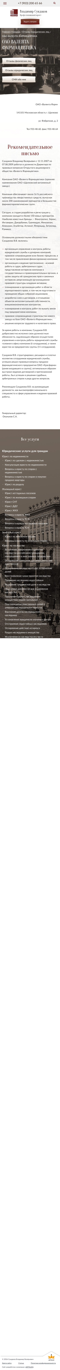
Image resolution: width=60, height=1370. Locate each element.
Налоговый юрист (11, 1310)
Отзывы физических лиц (19, 61)
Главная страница (11, 31)
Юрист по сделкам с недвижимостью (24, 460)
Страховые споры (14, 894)
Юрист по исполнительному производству (24, 1329)
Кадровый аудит (13, 868)
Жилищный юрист (11, 489)
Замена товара (12, 953)
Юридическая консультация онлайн (23, 1278)
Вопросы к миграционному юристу (23, 1182)
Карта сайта (6, 1363)
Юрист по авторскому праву (16, 700)
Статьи (21, 1363)
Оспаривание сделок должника (21, 1128)
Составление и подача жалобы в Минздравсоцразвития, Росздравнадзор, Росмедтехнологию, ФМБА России (26, 1206)
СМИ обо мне (19, 79)
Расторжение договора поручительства (25, 1047)
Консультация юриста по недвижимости (25, 464)
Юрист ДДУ (11, 506)
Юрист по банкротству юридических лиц (23, 1334)
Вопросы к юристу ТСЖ (17, 519)
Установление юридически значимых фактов (28, 619)
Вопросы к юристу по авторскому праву (25, 749)
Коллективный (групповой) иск (20, 933)
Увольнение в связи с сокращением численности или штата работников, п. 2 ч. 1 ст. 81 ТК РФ (28, 776)
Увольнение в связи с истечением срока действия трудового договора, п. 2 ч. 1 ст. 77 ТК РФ (28, 818)
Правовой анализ (11, 1237)
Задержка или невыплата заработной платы (27, 847)
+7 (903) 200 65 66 (30, 3)
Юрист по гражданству (17, 1174)
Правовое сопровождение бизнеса (20, 1348)
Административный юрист (16, 1067)
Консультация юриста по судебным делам (26, 920)
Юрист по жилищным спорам (20, 497)
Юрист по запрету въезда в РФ (21, 1157)
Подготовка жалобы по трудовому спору (26, 851)
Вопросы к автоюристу (17, 911)
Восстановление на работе (18, 838)
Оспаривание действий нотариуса (22, 628)
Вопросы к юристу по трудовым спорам (25, 876)
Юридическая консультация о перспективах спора (28, 1257)
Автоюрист (8, 881)
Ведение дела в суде (15, 924)
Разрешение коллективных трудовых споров (28, 872)
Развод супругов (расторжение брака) (24, 654)
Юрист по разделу (14, 484)
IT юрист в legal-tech (12, 1343)
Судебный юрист (11, 916)
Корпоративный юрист (14, 1315)
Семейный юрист (11, 650)
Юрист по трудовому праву (16, 753)
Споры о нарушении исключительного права (28, 704)
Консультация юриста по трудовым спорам (27, 757)
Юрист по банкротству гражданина (20, 1109)
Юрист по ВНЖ (13, 1169)
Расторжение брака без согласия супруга (26, 691)
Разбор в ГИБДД (13, 889)
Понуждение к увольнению (19, 834)
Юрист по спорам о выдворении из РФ (25, 1161)
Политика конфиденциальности (43, 1363)
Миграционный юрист (13, 1152)
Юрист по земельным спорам (20, 536)
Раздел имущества (14, 658)
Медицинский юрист (13, 1187)
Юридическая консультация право (22, 1269)
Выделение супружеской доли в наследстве (27, 584)
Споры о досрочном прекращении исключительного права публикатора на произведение (25, 733)
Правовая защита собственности (19, 1339)
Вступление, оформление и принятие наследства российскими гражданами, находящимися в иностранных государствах (28, 552)
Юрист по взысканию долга (16, 1324)
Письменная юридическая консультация (25, 1282)
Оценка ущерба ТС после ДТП (20, 898)
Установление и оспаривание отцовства (25, 674)
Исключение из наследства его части (24, 636)
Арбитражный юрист (13, 1320)
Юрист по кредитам (12, 1016)
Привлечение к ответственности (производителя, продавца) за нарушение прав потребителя (26, 984)
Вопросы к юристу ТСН (17, 527)
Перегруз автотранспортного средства (25, 907)
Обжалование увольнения (18, 830)
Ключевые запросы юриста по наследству (26, 641)
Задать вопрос (30, 21)
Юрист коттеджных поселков (20, 493)
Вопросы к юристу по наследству (22, 645)
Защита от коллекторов (17, 1027)
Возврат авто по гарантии (18, 902)
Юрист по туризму (14, 1003)
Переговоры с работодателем (20, 825)
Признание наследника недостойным (24, 580)
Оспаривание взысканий (17, 843)
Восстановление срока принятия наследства (28, 575)
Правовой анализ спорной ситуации (23, 1245)
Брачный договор (14, 686)
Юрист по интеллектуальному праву (21, 1305)
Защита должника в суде (18, 1132)
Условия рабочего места (17, 863)
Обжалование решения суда (19, 928)
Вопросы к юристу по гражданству (23, 1178)
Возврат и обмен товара (17, 949)
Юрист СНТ (11, 501)
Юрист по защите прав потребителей (21, 945)
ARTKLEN (29, 1367)
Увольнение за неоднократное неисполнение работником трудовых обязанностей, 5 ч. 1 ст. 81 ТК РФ (28, 765)
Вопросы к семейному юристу (20, 695)
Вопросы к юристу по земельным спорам (26, 540)
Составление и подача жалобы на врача (25, 1191)
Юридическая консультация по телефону (26, 1273)
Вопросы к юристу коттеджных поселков (26, 523)
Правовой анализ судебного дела (22, 1241)
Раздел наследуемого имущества (22, 632)
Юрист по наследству (13, 545)
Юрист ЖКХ (11, 510)
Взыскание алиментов (16, 662)
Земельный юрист (11, 532)
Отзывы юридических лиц (35, 31)
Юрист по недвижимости (15, 456)
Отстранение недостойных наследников (26, 623)
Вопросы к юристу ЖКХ (17, 514)
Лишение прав (12, 885)
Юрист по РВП (12, 1165)
